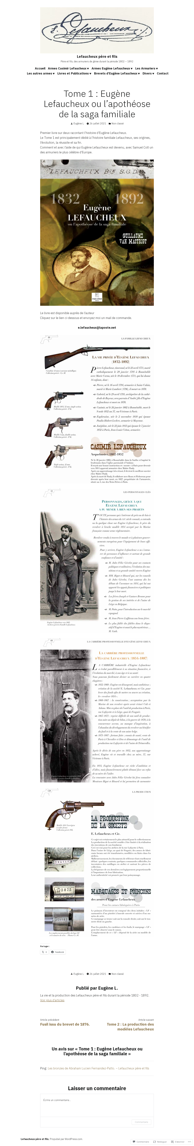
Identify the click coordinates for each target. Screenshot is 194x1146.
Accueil (40, 68)
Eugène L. (79, 123)
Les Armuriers (145, 68)
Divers (147, 73)
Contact (163, 73)
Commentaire (141, 1122)
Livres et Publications (73, 73)
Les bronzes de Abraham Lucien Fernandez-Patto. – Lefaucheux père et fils (98, 1068)
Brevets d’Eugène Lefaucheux (115, 73)
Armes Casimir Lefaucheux (67, 68)
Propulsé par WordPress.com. (66, 1139)
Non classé (118, 123)
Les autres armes (39, 73)
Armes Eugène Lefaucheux (111, 68)
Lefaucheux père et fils (97, 56)
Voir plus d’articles (52, 1000)
